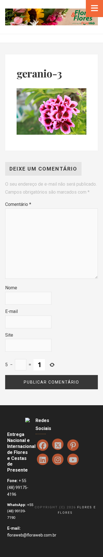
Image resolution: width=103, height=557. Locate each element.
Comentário (18, 204)
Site (9, 335)
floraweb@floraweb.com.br (31, 535)
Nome (11, 287)
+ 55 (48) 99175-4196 (17, 487)
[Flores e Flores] (51, 17)
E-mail (11, 311)
